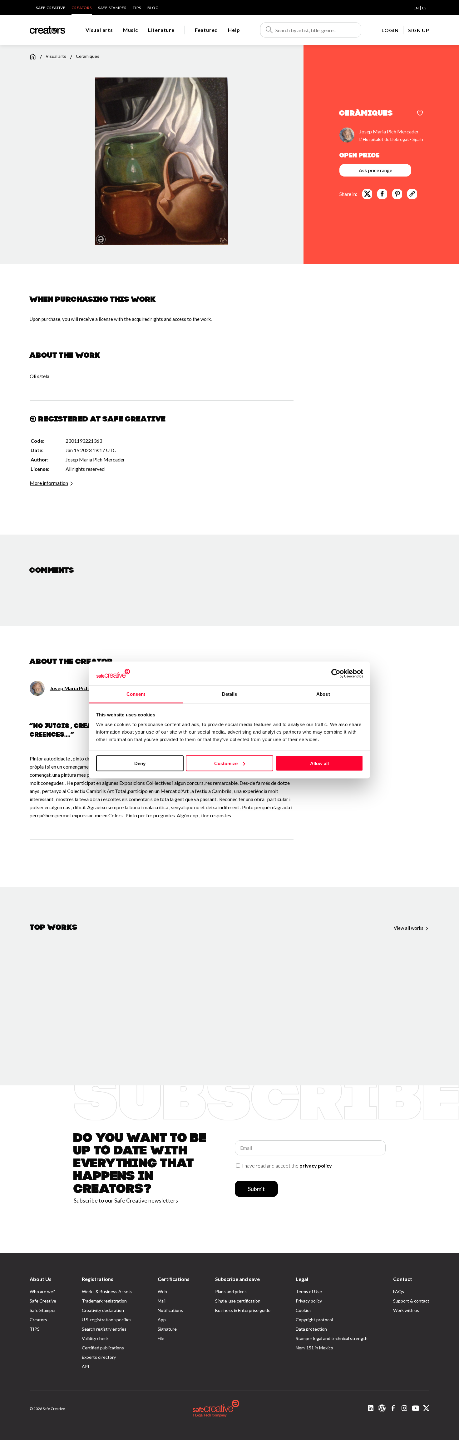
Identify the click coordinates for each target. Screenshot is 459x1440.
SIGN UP (418, 30)
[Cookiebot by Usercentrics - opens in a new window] (335, 673)
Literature (161, 30)
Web (162, 1291)
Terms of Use (309, 1291)
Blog (153, 7)
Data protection (311, 1329)
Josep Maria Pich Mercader (389, 131)
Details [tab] (229, 694)
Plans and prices (231, 1291)
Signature (167, 1329)
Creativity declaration (103, 1310)
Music (130, 30)
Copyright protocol (314, 1319)
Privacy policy (309, 1300)
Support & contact (411, 1300)
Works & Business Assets (107, 1291)
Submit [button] (256, 1188)
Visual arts (99, 30)
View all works (409, 928)
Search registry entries (104, 1329)
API (85, 1366)
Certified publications (103, 1347)
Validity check (95, 1338)
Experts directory (99, 1357)
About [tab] (323, 694)
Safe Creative (50, 7)
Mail (161, 1300)
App (162, 1319)
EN (416, 8)
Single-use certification (237, 1300)
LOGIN (390, 30)
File (161, 1338)
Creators (81, 7)
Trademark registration (104, 1300)
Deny (140, 763)
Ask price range (375, 170)
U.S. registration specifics (106, 1319)
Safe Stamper (112, 7)
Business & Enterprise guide (242, 1310)
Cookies (304, 1310)
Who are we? (42, 1291)
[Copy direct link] (412, 194)
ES (424, 8)
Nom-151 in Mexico (314, 1347)
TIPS (137, 7)
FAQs (398, 1291)
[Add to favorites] (420, 113)
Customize (226, 763)
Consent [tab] (135, 694)
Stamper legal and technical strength (332, 1338)
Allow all (319, 763)
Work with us (406, 1310)
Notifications (170, 1310)
